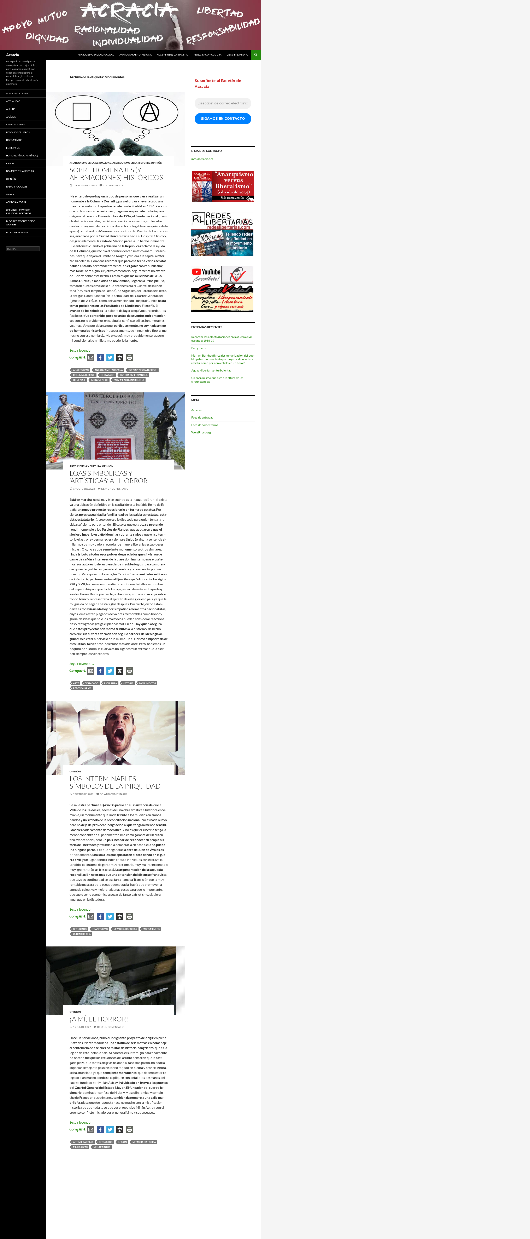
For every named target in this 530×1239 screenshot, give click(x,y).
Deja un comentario (115, 488)
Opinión (156, 162)
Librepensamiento (237, 54)
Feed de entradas (202, 417)
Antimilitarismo (83, 1142)
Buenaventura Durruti (143, 370)
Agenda (10, 109)
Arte (76, 683)
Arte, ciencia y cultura (207, 54)
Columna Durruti (84, 375)
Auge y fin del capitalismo (172, 54)
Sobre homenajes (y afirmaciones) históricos (116, 173)
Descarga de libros (18, 132)
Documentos (14, 140)
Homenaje (79, 380)
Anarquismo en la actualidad (96, 54)
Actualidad (13, 101)
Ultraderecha (82, 934)
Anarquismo (81, 370)
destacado (107, 375)
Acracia (12, 54)
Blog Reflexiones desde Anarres (20, 223)
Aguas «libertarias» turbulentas (211, 370)
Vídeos (10, 194)
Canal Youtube (15, 124)
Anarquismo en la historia (135, 54)
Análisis (11, 116)
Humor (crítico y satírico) (22, 155)
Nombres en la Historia (20, 171)
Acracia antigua (16, 202)
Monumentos (99, 380)
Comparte (78, 358)
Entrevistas (13, 147)
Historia (128, 683)
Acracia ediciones (17, 93)
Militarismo (80, 1147)
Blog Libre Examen (17, 232)
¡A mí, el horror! (99, 1019)
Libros (10, 163)
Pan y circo (198, 348)
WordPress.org (201, 432)
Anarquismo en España (109, 370)
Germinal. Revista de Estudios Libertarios (18, 212)
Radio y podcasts (16, 186)
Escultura (110, 683)
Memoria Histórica (125, 929)
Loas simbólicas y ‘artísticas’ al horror (109, 477)
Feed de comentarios (204, 425)
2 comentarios (113, 185)
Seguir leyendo (82, 350)
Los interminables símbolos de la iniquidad (115, 782)
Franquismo (100, 929)
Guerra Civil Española (134, 375)
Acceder (196, 410)
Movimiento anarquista (129, 380)
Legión (122, 1142)
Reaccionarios (82, 688)
